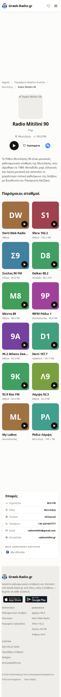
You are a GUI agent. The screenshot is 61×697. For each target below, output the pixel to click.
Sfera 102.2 (40, 233)
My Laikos (9, 435)
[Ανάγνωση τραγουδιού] (48, 145)
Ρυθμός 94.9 (38, 634)
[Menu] (56, 6)
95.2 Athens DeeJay (15, 354)
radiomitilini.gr (47, 537)
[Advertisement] (30, 46)
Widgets (6, 657)
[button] (15, 215)
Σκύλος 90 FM (12, 273)
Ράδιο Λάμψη (42, 435)
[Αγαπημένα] (48, 5)
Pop (30, 130)
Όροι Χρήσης (30, 679)
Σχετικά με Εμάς (11, 646)
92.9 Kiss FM (11, 394)
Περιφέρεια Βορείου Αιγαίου (29, 82)
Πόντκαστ (7, 618)
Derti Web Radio (14, 233)
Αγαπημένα (33, 145)
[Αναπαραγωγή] (14, 145)
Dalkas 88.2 (40, 273)
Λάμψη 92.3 (40, 394)
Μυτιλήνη (7, 87)
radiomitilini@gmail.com (42, 530)
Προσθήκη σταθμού (12, 651)
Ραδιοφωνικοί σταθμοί (14, 612)
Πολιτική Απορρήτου (11, 679)
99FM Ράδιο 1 (41, 314)
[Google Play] (36, 599)
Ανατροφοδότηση (11, 662)
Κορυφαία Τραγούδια (13, 623)
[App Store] (13, 599)
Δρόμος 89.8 (38, 612)
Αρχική (5, 82)
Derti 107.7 (39, 354)
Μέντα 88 (9, 314)
